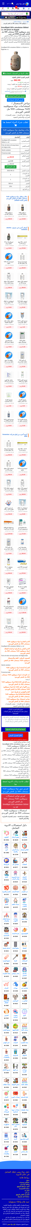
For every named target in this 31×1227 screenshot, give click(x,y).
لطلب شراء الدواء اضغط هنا (15, 122)
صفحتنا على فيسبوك (23, 1196)
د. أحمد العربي (8, 91)
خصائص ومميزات (24, 1182)
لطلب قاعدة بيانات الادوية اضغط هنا (15, 782)
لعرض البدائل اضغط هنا (15, 100)
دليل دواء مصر (11, 1224)
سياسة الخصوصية (24, 1188)
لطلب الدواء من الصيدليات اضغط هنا (16, 73)
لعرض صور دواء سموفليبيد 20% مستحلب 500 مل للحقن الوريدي (15, 790)
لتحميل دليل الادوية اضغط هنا (16, 96)
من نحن (27, 1192)
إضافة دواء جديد (24, 1184)
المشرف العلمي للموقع (22, 1194)
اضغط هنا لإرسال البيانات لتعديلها (15, 729)
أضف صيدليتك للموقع (23, 1186)
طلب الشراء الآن (10, 167)
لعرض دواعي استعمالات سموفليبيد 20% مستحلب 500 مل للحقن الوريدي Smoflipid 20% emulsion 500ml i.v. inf (15, 801)
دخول (27, 1180)
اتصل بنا (27, 1190)
